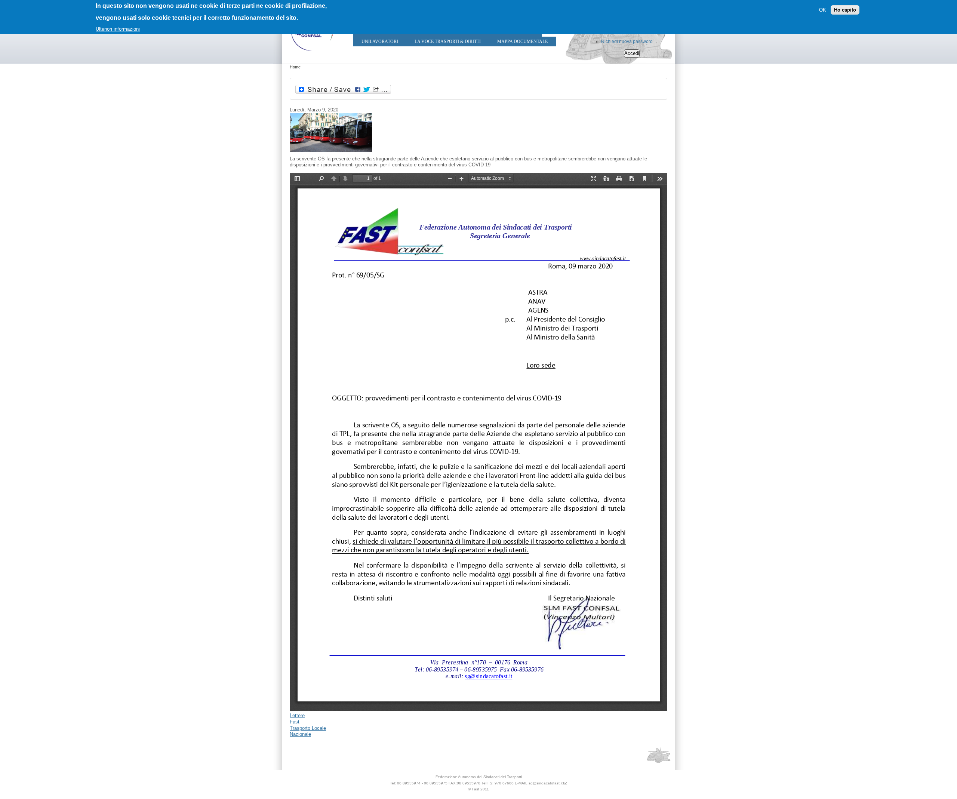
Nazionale (300, 734)
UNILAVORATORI (379, 41)
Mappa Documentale (522, 41)
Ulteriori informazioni (118, 29)
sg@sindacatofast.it (546, 783)
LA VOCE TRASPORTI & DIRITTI (448, 41)
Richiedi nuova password (627, 41)
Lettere (297, 715)
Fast (294, 722)
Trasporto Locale (308, 728)
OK (822, 9)
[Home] (312, 52)
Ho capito (845, 9)
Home (295, 67)
